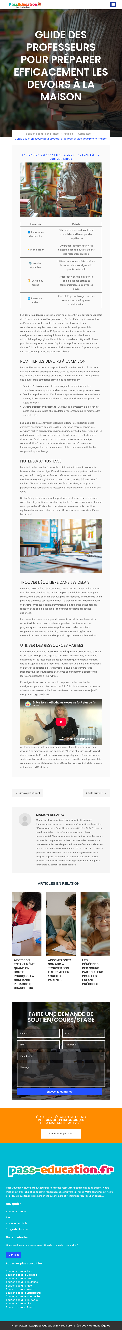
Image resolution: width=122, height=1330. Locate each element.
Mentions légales (99, 1325)
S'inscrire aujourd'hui (61, 1133)
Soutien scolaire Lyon (19, 1278)
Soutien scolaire (16, 1211)
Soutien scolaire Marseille (21, 1275)
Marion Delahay (40, 154)
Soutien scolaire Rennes (20, 1307)
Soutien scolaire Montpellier (23, 1296)
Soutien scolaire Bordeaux (22, 1300)
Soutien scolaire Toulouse (22, 1282)
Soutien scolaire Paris (19, 1271)
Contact (13, 1254)
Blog (8, 1217)
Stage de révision (17, 1229)
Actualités (86, 154)
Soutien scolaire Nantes (21, 1289)
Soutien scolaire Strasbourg (23, 1293)
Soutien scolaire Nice (19, 1285)
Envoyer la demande (59, 1091)
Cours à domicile (16, 1223)
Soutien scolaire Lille (18, 1303)
